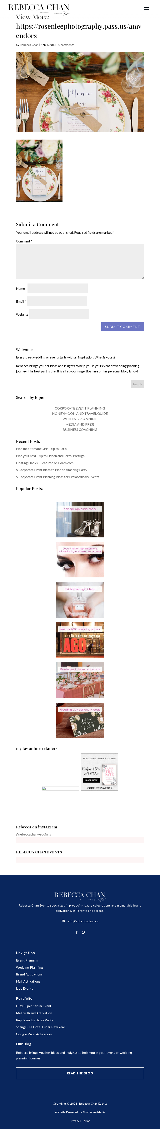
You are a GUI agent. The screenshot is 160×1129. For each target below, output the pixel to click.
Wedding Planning (29, 967)
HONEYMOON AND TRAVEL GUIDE (80, 413)
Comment (24, 241)
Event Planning (27, 960)
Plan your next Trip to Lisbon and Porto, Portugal (50, 456)
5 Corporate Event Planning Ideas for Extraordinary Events (57, 477)
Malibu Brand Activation (34, 1013)
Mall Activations (28, 981)
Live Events (24, 988)
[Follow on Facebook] (76, 932)
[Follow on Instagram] (83, 932)
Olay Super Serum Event (33, 1006)
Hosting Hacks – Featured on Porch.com (45, 463)
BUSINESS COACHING (80, 429)
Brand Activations (29, 974)
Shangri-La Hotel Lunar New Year (40, 1027)
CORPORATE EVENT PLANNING (80, 408)
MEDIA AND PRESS (80, 424)
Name (21, 288)
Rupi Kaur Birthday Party (34, 1020)
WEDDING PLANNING (79, 419)
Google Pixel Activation (34, 1034)
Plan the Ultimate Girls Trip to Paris (41, 449)
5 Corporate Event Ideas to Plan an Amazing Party (51, 470)
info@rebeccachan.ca (83, 921)
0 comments (66, 44)
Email (21, 301)
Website (22, 314)
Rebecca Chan (29, 44)
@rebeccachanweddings (33, 834)
